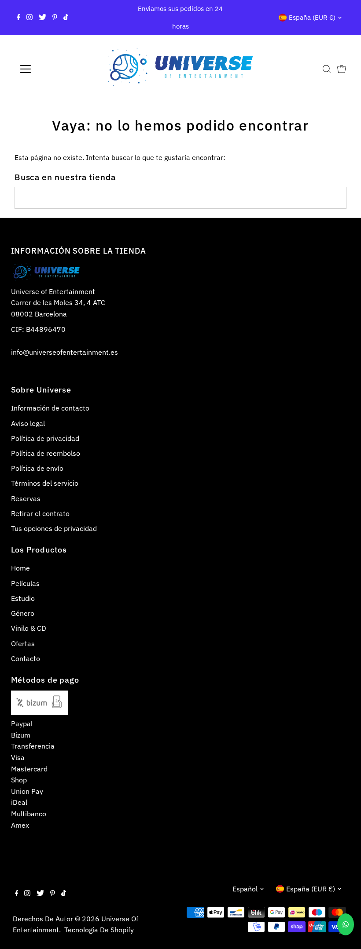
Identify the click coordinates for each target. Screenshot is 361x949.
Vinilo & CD (28, 628)
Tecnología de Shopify (99, 929)
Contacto (25, 658)
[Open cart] (341, 69)
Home (20, 568)
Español (245, 888)
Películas (25, 583)
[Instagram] (29, 17)
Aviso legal (28, 423)
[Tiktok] (65, 17)
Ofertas (23, 643)
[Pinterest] (54, 17)
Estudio (23, 598)
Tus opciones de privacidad (54, 528)
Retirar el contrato (40, 513)
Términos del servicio (44, 483)
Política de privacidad (45, 438)
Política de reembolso (45, 453)
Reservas (26, 498)
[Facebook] (18, 17)
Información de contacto (50, 408)
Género (22, 613)
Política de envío (37, 468)
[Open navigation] (54, 69)
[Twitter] (42, 17)
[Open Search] (327, 69)
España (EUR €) (312, 17)
